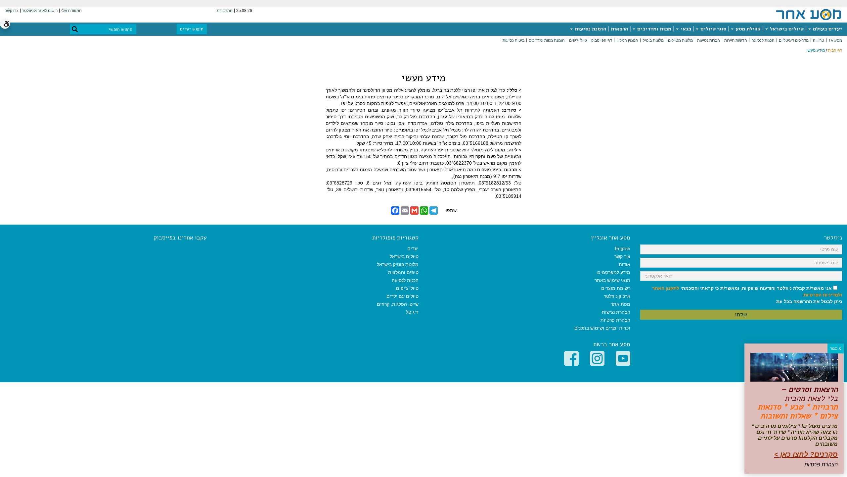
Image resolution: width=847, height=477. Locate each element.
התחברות (225, 11)
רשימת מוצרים (615, 288)
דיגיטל (412, 312)
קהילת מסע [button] (747, 28)
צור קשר (622, 256)
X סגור (835, 348)
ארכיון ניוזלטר (617, 296)
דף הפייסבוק (601, 40)
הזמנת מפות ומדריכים (547, 40)
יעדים (413, 248)
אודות (624, 264)
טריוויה (818, 40)
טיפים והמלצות (403, 272)
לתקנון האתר (665, 288)
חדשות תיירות (735, 40)
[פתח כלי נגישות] (5, 24)
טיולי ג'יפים (578, 40)
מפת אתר (620, 304)
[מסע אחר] (808, 14)
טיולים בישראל (786, 28)
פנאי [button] (685, 28)
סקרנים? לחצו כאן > (806, 454)
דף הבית (835, 50)
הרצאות (619, 28)
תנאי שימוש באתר (612, 280)
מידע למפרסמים (613, 272)
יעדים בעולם (827, 28)
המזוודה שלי (71, 11)
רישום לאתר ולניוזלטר (40, 11)
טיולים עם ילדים (402, 296)
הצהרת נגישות (616, 312)
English (622, 248)
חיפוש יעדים (191, 29)
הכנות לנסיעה (763, 40)
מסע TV (835, 40)
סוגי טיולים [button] (712, 28)
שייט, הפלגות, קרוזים (398, 304)
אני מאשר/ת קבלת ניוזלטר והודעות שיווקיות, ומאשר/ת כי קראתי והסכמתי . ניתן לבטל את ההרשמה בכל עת (747, 295)
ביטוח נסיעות (513, 40)
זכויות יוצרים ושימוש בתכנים (602, 328)
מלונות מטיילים (680, 40)
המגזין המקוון (627, 40)
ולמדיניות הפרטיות (823, 294)
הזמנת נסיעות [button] (589, 28)
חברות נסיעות (708, 40)
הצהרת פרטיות (615, 320)
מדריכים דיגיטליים (794, 40)
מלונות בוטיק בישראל (398, 264)
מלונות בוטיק (653, 40)
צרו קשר (12, 11)
